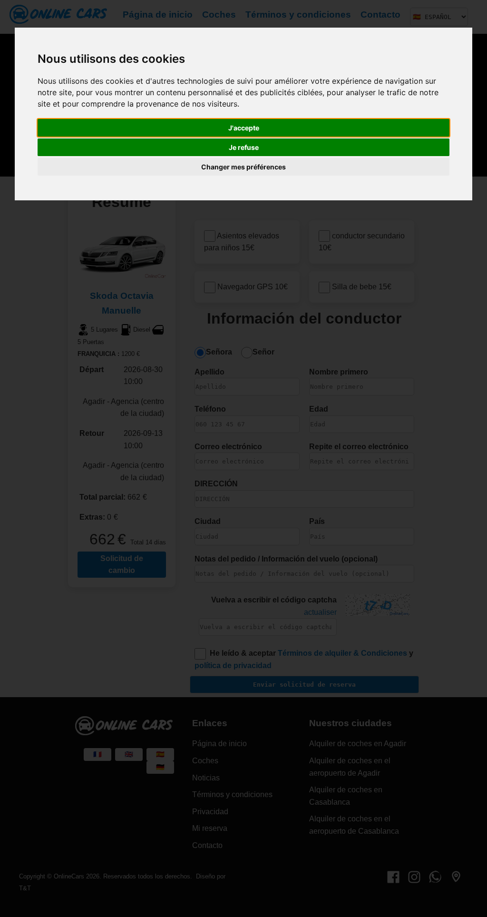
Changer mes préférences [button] (243, 167)
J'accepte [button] (243, 128)
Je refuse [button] (244, 147)
